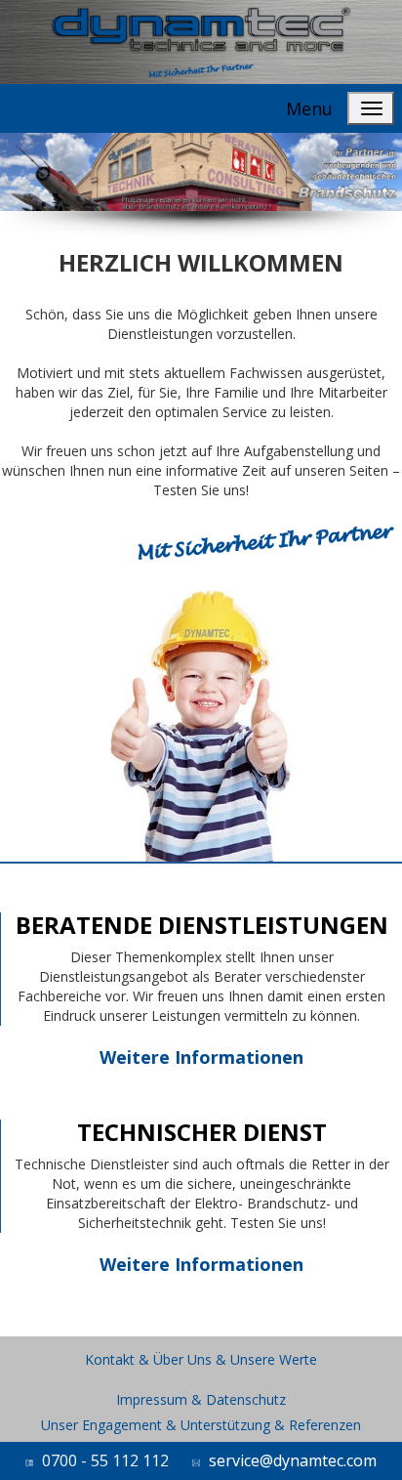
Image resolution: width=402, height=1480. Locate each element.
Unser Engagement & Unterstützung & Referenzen (201, 1425)
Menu (309, 108)
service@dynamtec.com (293, 1460)
